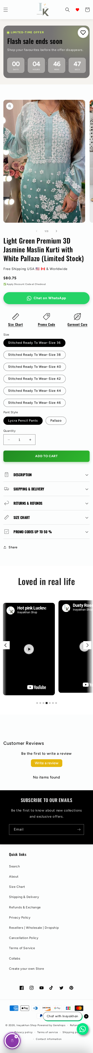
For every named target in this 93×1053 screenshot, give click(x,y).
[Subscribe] (79, 829)
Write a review (46, 763)
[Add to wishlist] (83, 32)
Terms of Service (22, 948)
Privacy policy (23, 1032)
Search (14, 866)
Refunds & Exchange (25, 907)
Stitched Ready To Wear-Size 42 (34, 379)
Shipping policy (73, 1032)
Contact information (48, 1039)
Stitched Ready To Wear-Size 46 (34, 403)
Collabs (14, 958)
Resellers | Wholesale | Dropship (34, 928)
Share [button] (13, 547)
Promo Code (46, 324)
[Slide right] (56, 231)
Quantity (9, 430)
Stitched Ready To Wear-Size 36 (34, 343)
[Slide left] (37, 231)
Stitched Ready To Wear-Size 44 (34, 391)
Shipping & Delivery (24, 897)
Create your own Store (26, 969)
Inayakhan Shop (27, 1025)
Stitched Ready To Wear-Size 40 (34, 367)
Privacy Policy (19, 917)
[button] (6, 10)
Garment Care (77, 324)
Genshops (59, 1025)
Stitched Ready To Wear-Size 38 (34, 355)
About (14, 877)
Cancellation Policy (23, 938)
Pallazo (56, 421)
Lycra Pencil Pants (23, 421)
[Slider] (46, 645)
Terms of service (47, 1032)
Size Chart (15, 324)
